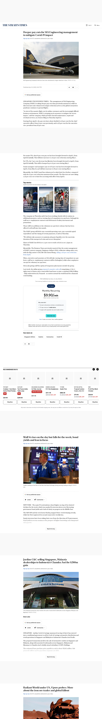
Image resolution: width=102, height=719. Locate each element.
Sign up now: (26, 38)
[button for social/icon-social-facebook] (73, 87)
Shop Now (10, 402)
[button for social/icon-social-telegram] (69, 87)
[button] (88, 25)
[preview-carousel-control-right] (76, 199)
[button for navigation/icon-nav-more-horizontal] (77, 87)
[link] (15, 25)
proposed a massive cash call (51, 269)
